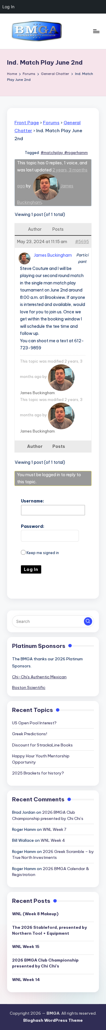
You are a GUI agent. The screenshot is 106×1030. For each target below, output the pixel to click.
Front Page (26, 122)
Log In (31, 569)
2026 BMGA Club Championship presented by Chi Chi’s (45, 963)
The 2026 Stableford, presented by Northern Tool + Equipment (49, 930)
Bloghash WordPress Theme (53, 1020)
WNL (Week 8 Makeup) (35, 913)
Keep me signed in (42, 553)
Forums (51, 122)
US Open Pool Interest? (34, 723)
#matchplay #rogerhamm (64, 152)
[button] (88, 621)
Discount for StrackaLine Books (42, 745)
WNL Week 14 (26, 979)
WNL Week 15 (25, 946)
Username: (32, 501)
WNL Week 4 (53, 840)
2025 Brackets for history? (38, 773)
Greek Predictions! (29, 733)
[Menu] (96, 31)
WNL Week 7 (54, 829)
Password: (32, 526)
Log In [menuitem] (8, 6)
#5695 (82, 241)
